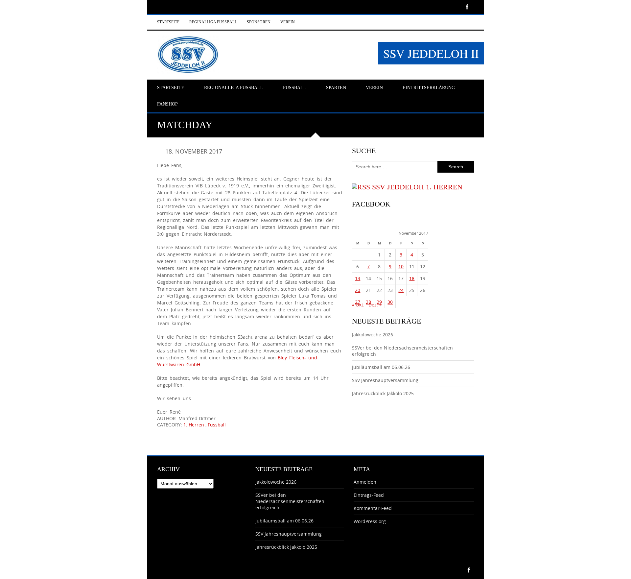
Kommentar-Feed (373, 508)
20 (357, 290)
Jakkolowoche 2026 (372, 334)
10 (401, 266)
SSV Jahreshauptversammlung (385, 380)
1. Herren (193, 425)
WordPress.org (370, 521)
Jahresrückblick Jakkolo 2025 (383, 393)
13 (357, 278)
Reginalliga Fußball (213, 22)
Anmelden (365, 482)
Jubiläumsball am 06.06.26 (381, 367)
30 (390, 302)
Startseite (168, 22)
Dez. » (375, 305)
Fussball (217, 425)
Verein (287, 22)
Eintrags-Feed (369, 495)
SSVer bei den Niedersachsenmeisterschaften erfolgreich (289, 501)
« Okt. (358, 305)
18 (411, 278)
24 (401, 290)
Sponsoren (258, 22)
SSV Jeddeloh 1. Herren (417, 187)
